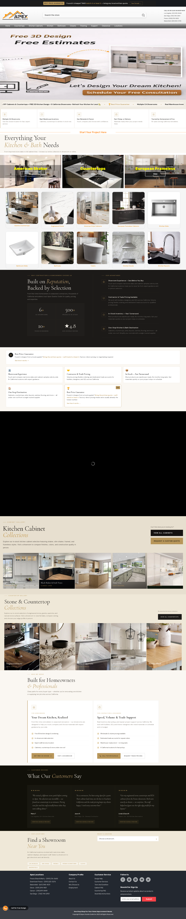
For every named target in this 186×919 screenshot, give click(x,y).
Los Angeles (33, 863)
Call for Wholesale (110, 756)
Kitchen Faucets (164, 266)
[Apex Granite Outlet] (22, 208)
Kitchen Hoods (128, 266)
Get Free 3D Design (41, 756)
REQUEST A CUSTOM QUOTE (167, 541)
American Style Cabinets (93, 226)
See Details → (136, 3)
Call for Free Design (18, 908)
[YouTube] (142, 879)
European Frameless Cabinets (128, 226)
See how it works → (74, 403)
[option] (93, 64)
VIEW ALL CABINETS (163, 533)
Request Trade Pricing (133, 756)
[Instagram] (129, 879)
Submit (149, 899)
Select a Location (104, 834)
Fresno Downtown (70, 863)
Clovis (83, 863)
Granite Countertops (22, 226)
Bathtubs (57, 266)
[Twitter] (148, 879)
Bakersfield (33, 867)
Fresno (55, 863)
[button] (5, 908)
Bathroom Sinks (22, 266)
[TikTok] (135, 879)
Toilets (93, 266)
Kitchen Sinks (164, 226)
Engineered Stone (57, 226)
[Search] (94, 15)
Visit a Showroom (65, 756)
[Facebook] (122, 879)
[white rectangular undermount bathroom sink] (22, 248)
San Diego (45, 863)
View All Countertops (169, 617)
